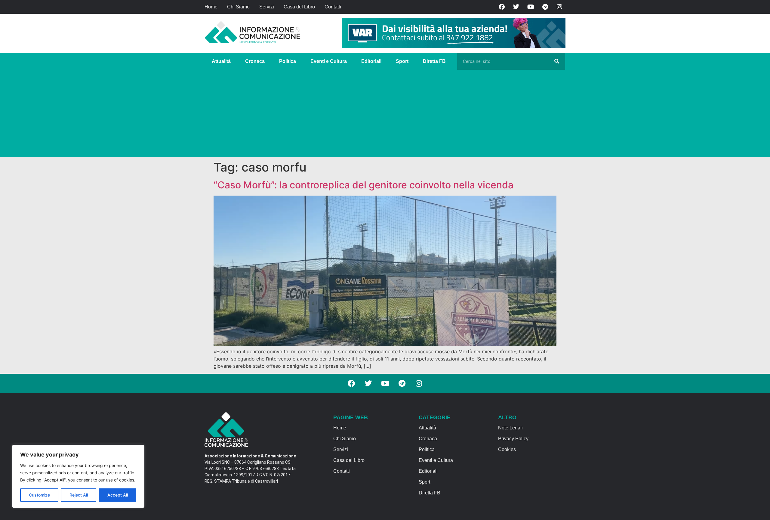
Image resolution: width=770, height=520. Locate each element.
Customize (39, 494)
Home (211, 6)
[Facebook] (502, 7)
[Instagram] (559, 7)
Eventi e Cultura (328, 61)
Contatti (333, 6)
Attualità (221, 61)
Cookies (507, 449)
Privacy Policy (513, 438)
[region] (78, 476)
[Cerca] (556, 61)
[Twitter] (516, 7)
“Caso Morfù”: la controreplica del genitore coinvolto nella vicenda (363, 185)
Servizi (266, 6)
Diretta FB (434, 61)
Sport (402, 61)
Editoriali (371, 61)
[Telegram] (545, 7)
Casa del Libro (299, 6)
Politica (287, 61)
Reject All (78, 494)
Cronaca (255, 61)
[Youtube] (531, 7)
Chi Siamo (238, 6)
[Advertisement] (385, 115)
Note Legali (510, 427)
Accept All (117, 494)
